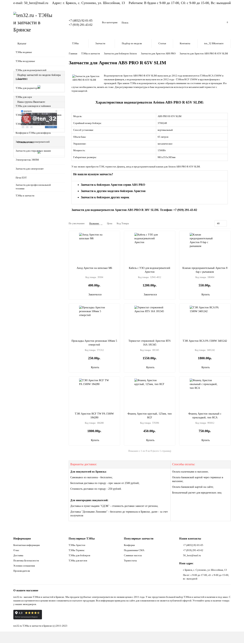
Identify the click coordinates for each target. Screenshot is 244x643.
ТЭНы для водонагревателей (31, 70)
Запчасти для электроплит (30, 168)
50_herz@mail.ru (192, 555)
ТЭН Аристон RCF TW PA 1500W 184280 (94, 415)
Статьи (162, 43)
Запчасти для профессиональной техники (33, 186)
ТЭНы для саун (24, 97)
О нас (16, 550)
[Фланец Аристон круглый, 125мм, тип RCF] (149, 394)
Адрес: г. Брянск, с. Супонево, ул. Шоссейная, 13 (88, 3)
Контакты (185, 43)
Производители (21, 570)
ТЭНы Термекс (77, 550)
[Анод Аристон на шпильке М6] (94, 248)
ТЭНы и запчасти (25, 195)
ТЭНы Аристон (77, 545)
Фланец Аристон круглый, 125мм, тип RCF (150, 415)
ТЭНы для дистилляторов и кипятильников (38, 114)
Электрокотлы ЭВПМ (27, 159)
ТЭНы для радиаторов (28, 88)
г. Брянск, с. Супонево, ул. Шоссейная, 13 (205, 569)
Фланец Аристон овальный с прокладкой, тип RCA (204, 415)
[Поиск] (214, 23)
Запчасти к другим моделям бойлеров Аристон (113, 191)
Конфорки (129, 545)
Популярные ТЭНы (82, 538)
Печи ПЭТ (21, 177)
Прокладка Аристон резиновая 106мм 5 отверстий (94, 342)
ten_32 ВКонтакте (214, 43)
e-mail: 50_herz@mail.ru (30, 3)
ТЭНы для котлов (78, 560)
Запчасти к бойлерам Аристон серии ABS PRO (113, 184)
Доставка (18, 555)
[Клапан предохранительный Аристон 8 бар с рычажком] (205, 248)
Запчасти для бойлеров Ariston (120, 53)
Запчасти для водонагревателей (33, 141)
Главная (73, 53)
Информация (22, 538)
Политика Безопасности (26, 560)
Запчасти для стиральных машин (33, 150)
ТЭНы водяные (24, 52)
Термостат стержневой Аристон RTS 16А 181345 (149, 342)
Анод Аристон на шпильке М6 (94, 268)
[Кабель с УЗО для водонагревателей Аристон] (149, 248)
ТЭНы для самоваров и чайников (33, 105)
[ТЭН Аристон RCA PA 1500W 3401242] (205, 321)
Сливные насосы (133, 555)
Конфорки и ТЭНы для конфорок (33, 132)
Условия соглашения (24, 565)
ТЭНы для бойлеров (79, 555)
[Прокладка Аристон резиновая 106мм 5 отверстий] (94, 321)
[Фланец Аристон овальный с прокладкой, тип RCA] (205, 394)
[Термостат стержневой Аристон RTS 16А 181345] (149, 321)
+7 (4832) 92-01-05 (80, 20)
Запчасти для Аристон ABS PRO (158, 53)
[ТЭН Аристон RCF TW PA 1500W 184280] (94, 394)
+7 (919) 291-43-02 (80, 24)
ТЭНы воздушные (25, 61)
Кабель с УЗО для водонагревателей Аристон (149, 270)
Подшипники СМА (134, 550)
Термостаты (130, 560)
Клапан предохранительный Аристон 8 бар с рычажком (204, 270)
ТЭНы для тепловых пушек (30, 123)
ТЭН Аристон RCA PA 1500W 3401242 (205, 340)
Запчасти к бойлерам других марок (105, 197)
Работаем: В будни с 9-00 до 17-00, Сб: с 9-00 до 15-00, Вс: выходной (180, 3)
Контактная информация (26, 545)
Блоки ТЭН (21, 79)
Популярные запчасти (138, 538)
